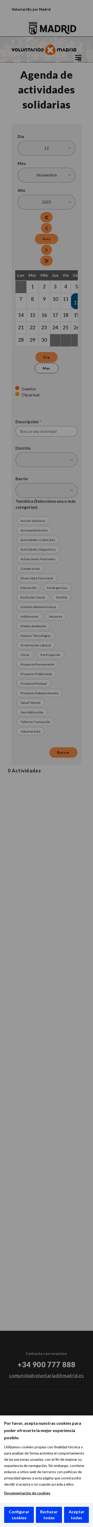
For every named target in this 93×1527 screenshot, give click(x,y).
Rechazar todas (49, 1514)
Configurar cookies (19, 1514)
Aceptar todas (76, 1514)
